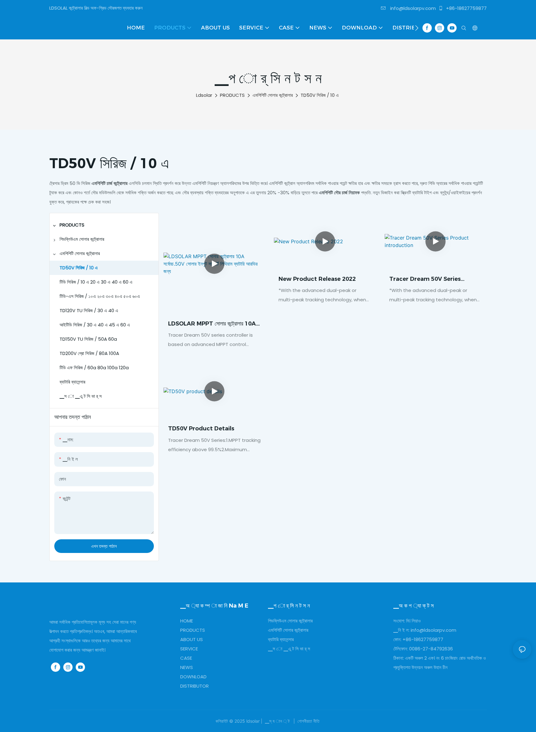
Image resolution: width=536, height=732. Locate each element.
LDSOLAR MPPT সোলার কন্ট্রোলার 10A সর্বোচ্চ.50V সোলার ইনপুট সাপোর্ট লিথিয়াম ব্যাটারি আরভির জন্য (212, 324)
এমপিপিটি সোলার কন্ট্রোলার (272, 95)
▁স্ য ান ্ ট (277, 721)
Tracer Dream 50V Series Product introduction (425, 279)
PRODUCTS (232, 95)
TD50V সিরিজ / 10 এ (320, 95)
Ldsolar (204, 95)
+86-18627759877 (466, 8)
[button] (416, 28)
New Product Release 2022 (317, 279)
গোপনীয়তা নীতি (308, 721)
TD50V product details (201, 428)
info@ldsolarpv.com (412, 8)
